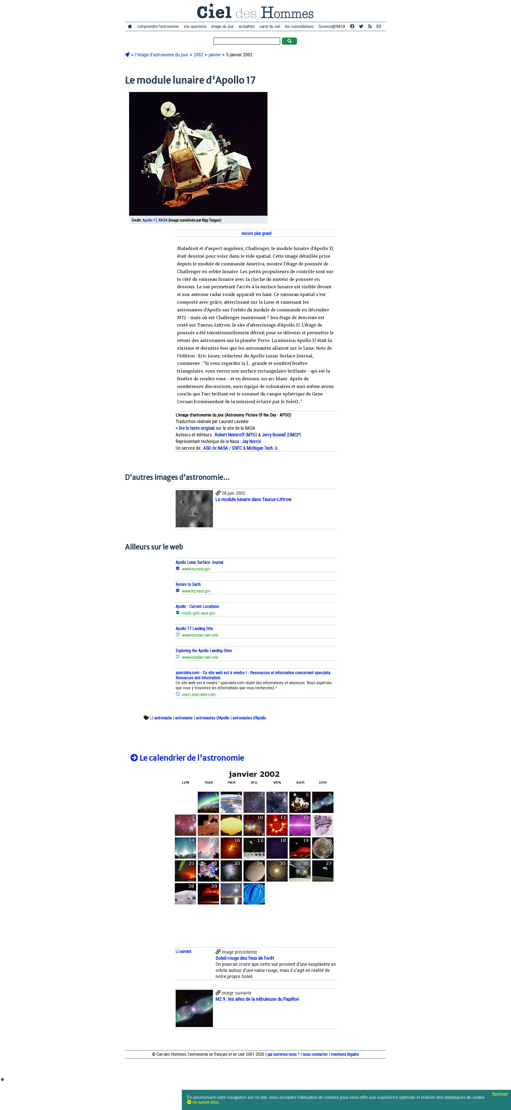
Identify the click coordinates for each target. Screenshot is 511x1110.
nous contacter (315, 1054)
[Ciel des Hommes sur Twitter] (361, 26)
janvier (215, 54)
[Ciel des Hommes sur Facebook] (352, 26)
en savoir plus (205, 1102)
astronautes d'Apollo (212, 717)
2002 (199, 54)
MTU (251, 434)
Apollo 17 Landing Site (194, 628)
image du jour (222, 26)
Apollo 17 (149, 220)
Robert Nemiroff (230, 434)
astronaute (163, 717)
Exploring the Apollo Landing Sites (204, 650)
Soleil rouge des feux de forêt (245, 958)
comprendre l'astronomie (158, 26)
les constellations (299, 26)
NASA (163, 220)
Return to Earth (188, 584)
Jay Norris (251, 441)
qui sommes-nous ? (283, 1054)
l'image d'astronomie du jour (162, 54)
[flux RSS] (370, 26)
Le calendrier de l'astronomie (191, 758)
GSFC (237, 448)
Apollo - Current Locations (197, 606)
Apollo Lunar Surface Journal (199, 562)
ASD (207, 448)
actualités (247, 26)
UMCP (293, 434)
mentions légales (345, 1054)
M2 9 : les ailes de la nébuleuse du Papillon (257, 999)
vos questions (195, 26)
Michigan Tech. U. (263, 448)
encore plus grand (256, 233)
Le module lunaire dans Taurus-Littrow (253, 499)
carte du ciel (269, 26)
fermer (501, 1094)
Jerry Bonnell (274, 434)
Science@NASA (332, 26)
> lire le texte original (195, 428)
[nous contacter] (378, 26)
